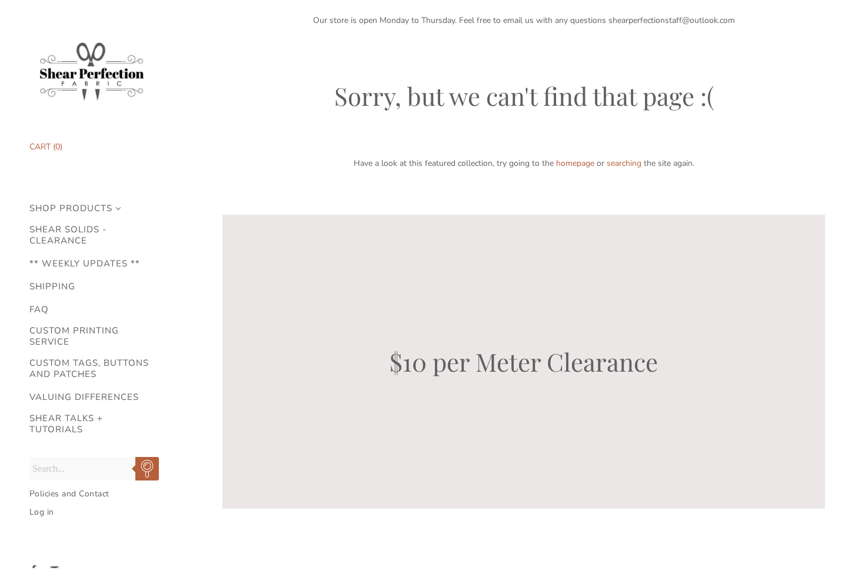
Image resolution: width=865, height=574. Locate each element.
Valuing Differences (84, 397)
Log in (41, 512)
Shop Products (70, 208)
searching (624, 163)
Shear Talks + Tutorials (66, 424)
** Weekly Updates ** (84, 263)
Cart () (45, 146)
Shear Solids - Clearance (68, 235)
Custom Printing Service (74, 336)
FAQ (39, 309)
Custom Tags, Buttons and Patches (89, 369)
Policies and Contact (69, 494)
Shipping (52, 286)
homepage (575, 163)
